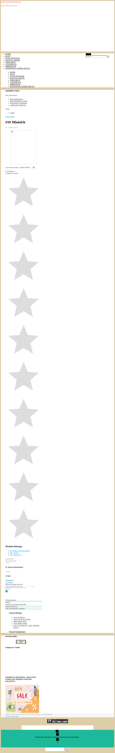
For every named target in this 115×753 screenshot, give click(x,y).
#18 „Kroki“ (14, 553)
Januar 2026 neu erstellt (21, 619)
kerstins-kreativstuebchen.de (11, 2)
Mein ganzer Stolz (19, 621)
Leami (12, 113)
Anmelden (9, 582)
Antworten (58, 746)
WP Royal (48, 714)
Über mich (10, 62)
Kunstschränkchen (16, 99)
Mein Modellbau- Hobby (19, 101)
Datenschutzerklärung (17, 68)
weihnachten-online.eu (18, 105)
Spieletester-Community (18, 103)
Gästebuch (11, 64)
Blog (7, 56)
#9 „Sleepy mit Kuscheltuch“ (20, 551)
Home (8, 54)
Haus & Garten (12, 60)
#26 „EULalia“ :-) (16, 555)
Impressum (10, 66)
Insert (67, 751)
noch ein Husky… (20, 617)
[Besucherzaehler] (21, 643)
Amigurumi (9, 559)
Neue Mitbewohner (20, 623)
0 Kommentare (10, 561)
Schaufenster (12, 58)
